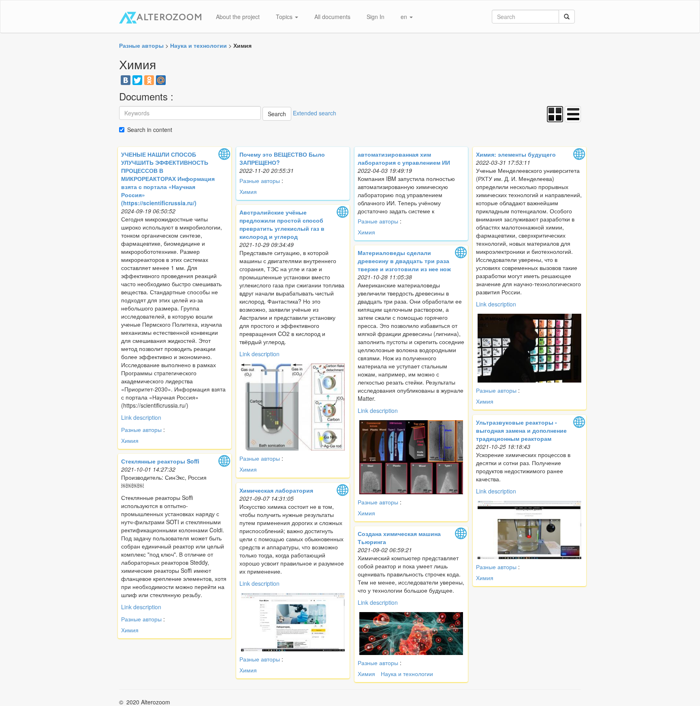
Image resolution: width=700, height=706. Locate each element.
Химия (130, 440)
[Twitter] (137, 80)
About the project (238, 17)
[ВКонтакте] (125, 80)
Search (277, 114)
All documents (332, 17)
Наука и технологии (407, 674)
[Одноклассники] (149, 80)
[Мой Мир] (161, 80)
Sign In (375, 17)
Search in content (149, 129)
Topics (285, 17)
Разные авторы (141, 429)
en (405, 17)
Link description (141, 417)
